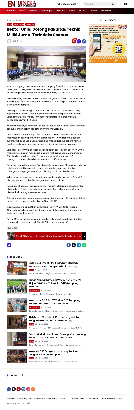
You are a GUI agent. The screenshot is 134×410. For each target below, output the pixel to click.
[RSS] (33, 389)
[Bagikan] (84, 41)
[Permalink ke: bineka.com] (10, 41)
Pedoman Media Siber (46, 398)
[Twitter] (74, 245)
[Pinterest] (18, 389)
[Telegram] (79, 245)
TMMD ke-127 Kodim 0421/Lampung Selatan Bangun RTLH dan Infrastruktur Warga (54, 319)
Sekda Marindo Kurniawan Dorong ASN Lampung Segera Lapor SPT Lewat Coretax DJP (57, 336)
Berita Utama (19, 24)
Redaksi (64, 398)
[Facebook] (68, 245)
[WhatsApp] (84, 245)
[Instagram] (28, 389)
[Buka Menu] (125, 4)
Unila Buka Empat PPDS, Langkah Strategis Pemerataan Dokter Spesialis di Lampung (54, 264)
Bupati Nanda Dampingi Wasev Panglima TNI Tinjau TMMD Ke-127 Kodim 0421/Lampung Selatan (55, 283)
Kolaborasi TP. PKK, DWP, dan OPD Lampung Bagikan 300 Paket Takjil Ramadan (54, 301)
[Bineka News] (27, 3)
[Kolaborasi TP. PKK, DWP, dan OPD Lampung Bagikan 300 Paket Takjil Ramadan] (17, 305)
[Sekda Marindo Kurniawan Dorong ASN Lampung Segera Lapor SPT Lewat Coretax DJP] (17, 339)
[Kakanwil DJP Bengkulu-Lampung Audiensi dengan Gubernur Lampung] (17, 356)
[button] (113, 4)
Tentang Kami (25, 398)
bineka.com (17, 40)
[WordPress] (23, 389)
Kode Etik (11, 398)
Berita (9, 24)
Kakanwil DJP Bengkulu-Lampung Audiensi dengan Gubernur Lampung (54, 352)
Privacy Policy (78, 398)
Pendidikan (30, 24)
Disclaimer (93, 398)
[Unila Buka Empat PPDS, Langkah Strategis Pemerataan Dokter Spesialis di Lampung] (17, 268)
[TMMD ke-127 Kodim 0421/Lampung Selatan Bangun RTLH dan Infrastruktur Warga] (17, 322)
